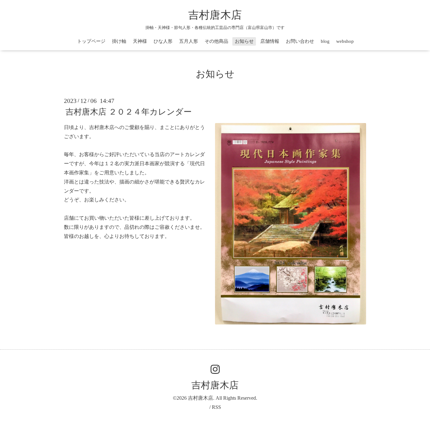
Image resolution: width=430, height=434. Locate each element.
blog (325, 41)
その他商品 (216, 41)
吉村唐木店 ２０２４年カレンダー (128, 111)
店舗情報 (269, 41)
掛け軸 (119, 41)
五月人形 (188, 41)
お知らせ (244, 41)
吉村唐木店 (215, 15)
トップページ (91, 41)
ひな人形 (163, 41)
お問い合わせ (300, 41)
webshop (345, 41)
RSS (216, 407)
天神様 (140, 41)
